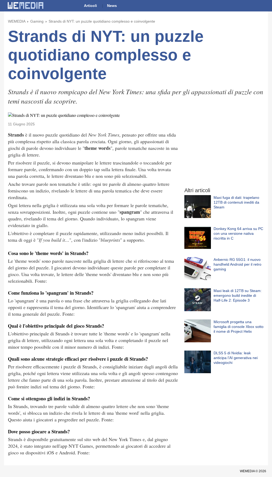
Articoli (90, 5)
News (112, 5)
